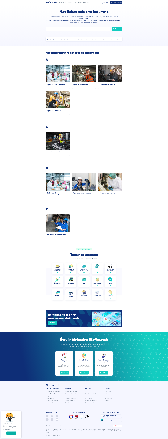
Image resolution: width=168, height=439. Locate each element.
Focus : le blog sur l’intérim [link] (91, 393)
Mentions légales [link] (64, 425)
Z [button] (117, 39)
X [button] (111, 39)
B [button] (50, 39)
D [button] (56, 39)
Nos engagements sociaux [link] (91, 400)
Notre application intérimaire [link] (52, 393)
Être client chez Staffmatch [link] (71, 391)
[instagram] (52, 416)
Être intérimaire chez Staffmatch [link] (53, 391)
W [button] (109, 39)
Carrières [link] (107, 400)
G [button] (64, 39)
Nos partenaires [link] (108, 398)
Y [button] (114, 39)
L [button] (78, 39)
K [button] (75, 39)
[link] (51, 2)
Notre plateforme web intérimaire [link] (53, 396)
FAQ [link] (86, 391)
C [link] (53, 39)
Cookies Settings (11, 436)
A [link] (47, 39)
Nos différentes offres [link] (70, 400)
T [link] (100, 39)
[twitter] (52, 419)
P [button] (89, 39)
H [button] (67, 39)
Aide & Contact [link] (108, 391)
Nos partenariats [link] (89, 405)
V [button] (106, 39)
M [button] (81, 39)
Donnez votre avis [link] (109, 402)
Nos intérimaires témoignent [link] (52, 400)
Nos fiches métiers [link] (50, 402)
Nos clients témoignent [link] (70, 398)
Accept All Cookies (11, 433)
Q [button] (92, 39)
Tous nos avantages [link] (50, 398)
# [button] (120, 39)
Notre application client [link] (70, 393)
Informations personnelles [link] (51, 425)
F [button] (61, 39)
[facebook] (47, 419)
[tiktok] (57, 416)
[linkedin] (47, 416)
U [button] (103, 39)
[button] (62, 2)
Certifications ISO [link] (89, 398)
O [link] (86, 39)
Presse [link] (86, 396)
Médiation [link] (107, 393)
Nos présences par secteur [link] (71, 402)
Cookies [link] (72, 425)
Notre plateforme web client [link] (71, 396)
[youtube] (57, 419)
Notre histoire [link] (108, 396)
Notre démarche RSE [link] (89, 402)
